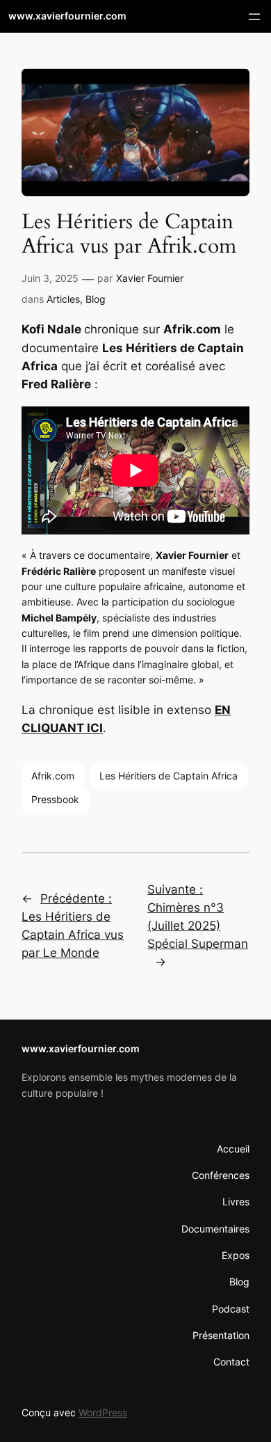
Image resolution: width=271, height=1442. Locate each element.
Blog (95, 299)
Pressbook (55, 799)
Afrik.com (52, 776)
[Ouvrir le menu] (254, 16)
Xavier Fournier (149, 278)
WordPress (103, 1412)
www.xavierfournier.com (67, 16)
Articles (63, 299)
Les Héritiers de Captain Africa (168, 776)
